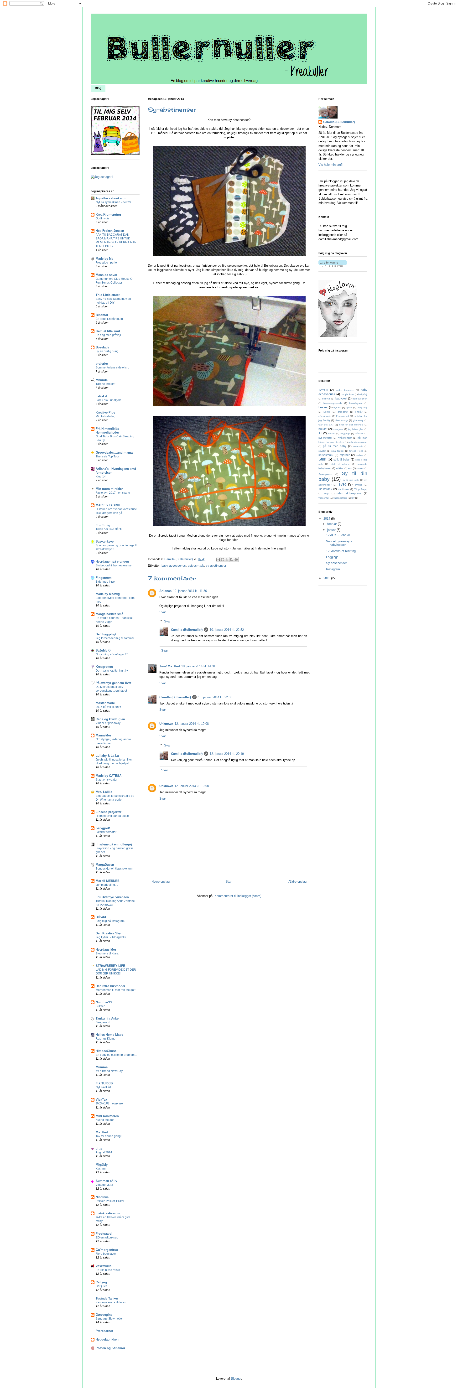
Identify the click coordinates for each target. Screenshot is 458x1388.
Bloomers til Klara (107, 953)
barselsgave (356, 403)
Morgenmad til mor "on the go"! (115, 990)
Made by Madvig (108, 594)
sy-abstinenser (216, 565)
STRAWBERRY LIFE (110, 966)
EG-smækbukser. (107, 1237)
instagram (338, 429)
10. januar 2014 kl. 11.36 (190, 591)
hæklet (322, 428)
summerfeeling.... (107, 884)
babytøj (326, 398)
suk (350, 468)
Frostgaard (104, 1233)
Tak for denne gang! (108, 1136)
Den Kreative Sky (108, 933)
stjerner (345, 454)
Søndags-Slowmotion (110, 1318)
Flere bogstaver (106, 1253)
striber (359, 455)
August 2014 (104, 1152)
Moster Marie (105, 703)
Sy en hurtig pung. (107, 351)
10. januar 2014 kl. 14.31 (198, 666)
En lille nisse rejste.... (109, 1270)
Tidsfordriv (325, 489)
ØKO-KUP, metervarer (110, 1103)
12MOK (323, 389)
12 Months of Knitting (341, 551)
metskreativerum (108, 1213)
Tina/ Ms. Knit (169, 666)
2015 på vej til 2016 (108, 707)
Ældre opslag (297, 881)
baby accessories (173, 565)
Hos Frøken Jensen (110, 231)
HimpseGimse (106, 1051)
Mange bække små (109, 614)
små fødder (337, 451)
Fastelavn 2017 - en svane (113, 492)
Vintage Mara (104, 1184)
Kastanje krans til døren (111, 1302)
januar (332, 530)
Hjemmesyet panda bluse (112, 816)
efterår (358, 411)
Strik (322, 459)
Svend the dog (105, 1120)
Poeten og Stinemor (110, 1348)
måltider (359, 433)
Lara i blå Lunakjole (108, 400)
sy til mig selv (351, 480)
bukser (323, 407)
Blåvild (101, 917)
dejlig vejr (362, 407)
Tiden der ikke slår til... (110, 529)
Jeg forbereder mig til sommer (115, 638)
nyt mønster (325, 437)
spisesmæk (196, 565)
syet (342, 484)
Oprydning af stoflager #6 (112, 654)
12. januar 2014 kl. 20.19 (227, 754)
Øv (352, 498)
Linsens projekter (108, 812)
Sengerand (103, 1022)
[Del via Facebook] (231, 559)
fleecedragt (341, 420)
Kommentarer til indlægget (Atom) (237, 896)
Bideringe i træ (105, 581)
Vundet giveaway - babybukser (339, 543)
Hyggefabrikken (107, 1339)
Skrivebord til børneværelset (114, 565)
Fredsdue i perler (107, 262)
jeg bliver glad (356, 429)
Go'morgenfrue (107, 1250)
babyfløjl (362, 394)
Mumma (102, 1067)
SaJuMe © (103, 650)
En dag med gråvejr (108, 335)
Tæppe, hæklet (105, 384)
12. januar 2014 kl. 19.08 (192, 723)
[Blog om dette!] (222, 559)
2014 (327, 518)
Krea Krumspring (108, 214)
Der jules (101, 1286)
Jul (320, 433)
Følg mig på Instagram (110, 921)
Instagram (333, 569)
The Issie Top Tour (107, 456)
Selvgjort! (103, 828)
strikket (340, 468)
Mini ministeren (107, 1116)
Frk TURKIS (104, 1083)
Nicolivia (102, 1197)
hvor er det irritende (351, 424)
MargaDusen (105, 864)
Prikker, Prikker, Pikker (110, 1201)
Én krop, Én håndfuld (109, 319)
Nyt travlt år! (103, 1087)
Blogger (236, 1378)
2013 (327, 578)
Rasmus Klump (105, 1038)
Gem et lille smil (108, 331)
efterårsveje (324, 416)
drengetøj (343, 411)
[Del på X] (227, 559)
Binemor (102, 315)
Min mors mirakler (109, 489)
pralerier (102, 363)
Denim (326, 411)
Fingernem (104, 578)
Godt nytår (102, 218)
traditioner (343, 489)
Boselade (102, 347)
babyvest (341, 398)
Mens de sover (106, 275)
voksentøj (323, 498)
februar (332, 524)
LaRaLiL (102, 396)
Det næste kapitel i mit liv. (112, 670)
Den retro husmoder (110, 986)
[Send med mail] (218, 559)
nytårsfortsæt (345, 437)
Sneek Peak (356, 451)
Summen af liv (106, 1181)
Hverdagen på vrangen (112, 561)
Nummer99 (104, 1002)
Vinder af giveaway (108, 723)
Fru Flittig (103, 525)
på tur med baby (335, 446)
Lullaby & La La (107, 755)
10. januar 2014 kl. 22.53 (215, 697)
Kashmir (101, 1168)
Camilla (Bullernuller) (187, 630)
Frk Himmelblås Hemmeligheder (107, 430)
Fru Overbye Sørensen (112, 897)
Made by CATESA (108, 775)
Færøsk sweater (106, 832)
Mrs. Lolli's (104, 792)
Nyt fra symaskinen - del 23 (113, 202)
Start (229, 881)
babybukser (347, 394)
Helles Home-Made (109, 1034)
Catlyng (101, 1282)
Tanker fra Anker (108, 1018)
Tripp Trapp (360, 489)
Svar (162, 612)
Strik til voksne (340, 464)
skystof (322, 451)
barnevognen (360, 398)
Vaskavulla (103, 1266)
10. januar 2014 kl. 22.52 (227, 630)
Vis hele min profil (330, 164)
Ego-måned (342, 416)
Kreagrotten (104, 666)
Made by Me (104, 258)
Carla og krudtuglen (110, 719)
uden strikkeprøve (349, 493)
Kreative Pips (105, 412)
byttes (349, 407)
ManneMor (103, 735)
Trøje (326, 493)
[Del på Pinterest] (236, 559)
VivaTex (101, 1099)
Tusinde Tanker (107, 1298)
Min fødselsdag (105, 416)
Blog (98, 88)
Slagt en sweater (106, 779)
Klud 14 (101, 476)
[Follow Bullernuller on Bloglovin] (332, 265)
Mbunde (102, 380)
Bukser (100, 1006)
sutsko (360, 468)
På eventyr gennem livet (113, 683)
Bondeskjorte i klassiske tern (114, 868)
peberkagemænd (358, 442)
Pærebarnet (104, 1331)
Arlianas (165, 591)
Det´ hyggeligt (106, 634)
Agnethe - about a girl (112, 198)
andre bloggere (345, 390)
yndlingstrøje (340, 498)
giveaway (358, 420)
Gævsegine (104, 1314)
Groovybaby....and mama (114, 452)
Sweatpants (325, 474)
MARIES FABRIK (108, 505)
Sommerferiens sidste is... (112, 367)
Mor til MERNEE (108, 881)
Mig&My (102, 1164)
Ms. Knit (102, 1132)
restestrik (358, 446)
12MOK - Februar (338, 535)
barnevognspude (332, 403)
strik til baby (341, 459)
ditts (99, 1148)
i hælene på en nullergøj (114, 844)
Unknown (166, 723)
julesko (331, 433)
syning (358, 484)
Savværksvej (105, 541)
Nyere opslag (160, 881)
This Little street (108, 295)
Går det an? (325, 424)
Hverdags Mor (106, 949)
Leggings (345, 433)
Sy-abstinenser (336, 563)
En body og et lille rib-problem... (116, 1055)
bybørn (337, 407)
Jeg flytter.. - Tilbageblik (111, 937)
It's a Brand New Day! (109, 1071)
